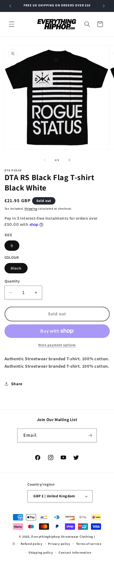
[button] (11, 24)
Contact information (75, 552)
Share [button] (17, 383)
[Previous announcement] (10, 6)
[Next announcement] (104, 6)
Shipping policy (40, 552)
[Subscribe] (90, 435)
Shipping (30, 208)
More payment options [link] (57, 345)
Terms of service (89, 544)
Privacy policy (59, 544)
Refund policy (31, 544)
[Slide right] (69, 160)
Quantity (12, 280)
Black (19, 269)
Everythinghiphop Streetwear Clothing (62, 536)
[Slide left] (45, 160)
